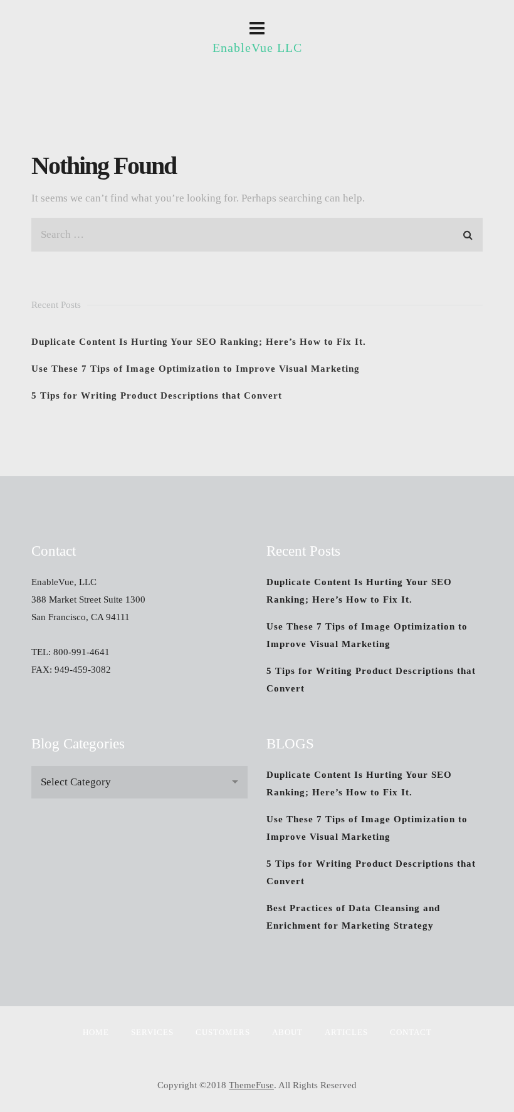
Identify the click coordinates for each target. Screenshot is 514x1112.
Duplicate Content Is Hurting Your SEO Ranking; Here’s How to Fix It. (198, 342)
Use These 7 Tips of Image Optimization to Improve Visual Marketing (195, 369)
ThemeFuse (251, 1085)
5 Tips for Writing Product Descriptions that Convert (156, 395)
